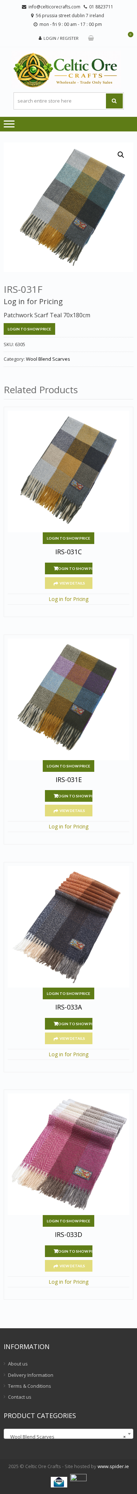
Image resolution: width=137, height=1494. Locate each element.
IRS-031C (68, 552)
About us (18, 1363)
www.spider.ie (113, 1466)
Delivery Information (30, 1375)
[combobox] (68, 1434)
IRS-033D (68, 1235)
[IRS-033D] (68, 1154)
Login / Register (61, 38)
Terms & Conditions (29, 1386)
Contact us (19, 1397)
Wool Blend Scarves (48, 359)
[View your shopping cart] (91, 38)
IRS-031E (69, 780)
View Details (72, 583)
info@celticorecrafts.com (54, 7)
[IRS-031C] (68, 471)
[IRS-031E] (68, 699)
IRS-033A (68, 1007)
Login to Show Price (29, 329)
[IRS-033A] (68, 927)
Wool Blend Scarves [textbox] (66, 1436)
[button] (121, 154)
